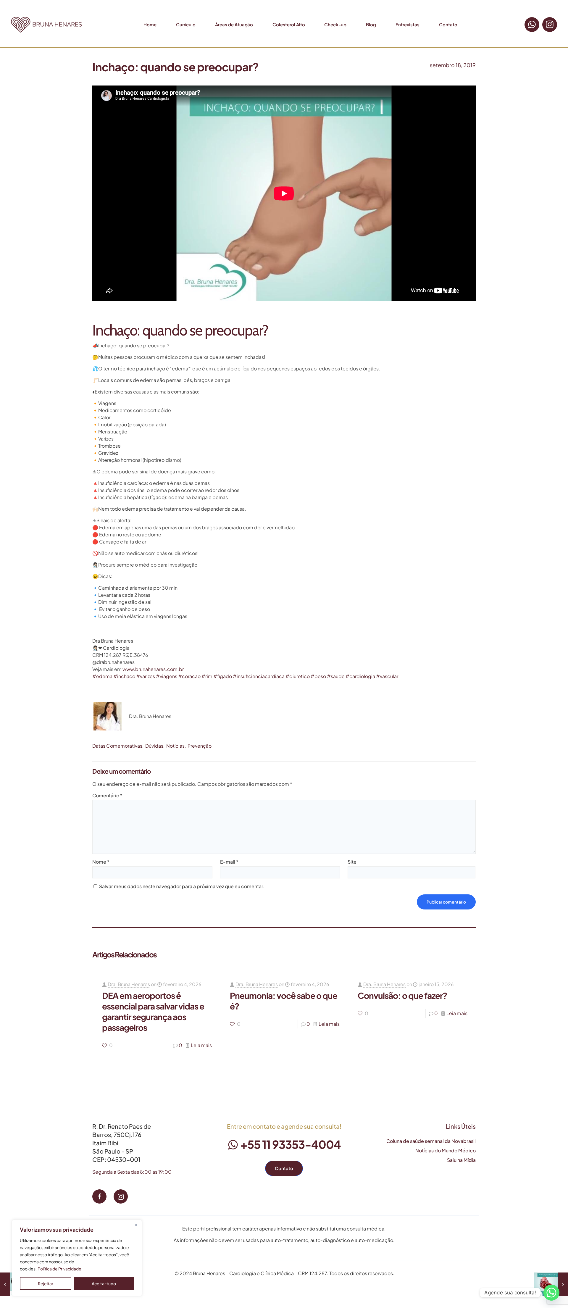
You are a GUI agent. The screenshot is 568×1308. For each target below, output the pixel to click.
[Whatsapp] (551, 1293)
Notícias (175, 746)
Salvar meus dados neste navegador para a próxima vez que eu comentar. (181, 886)
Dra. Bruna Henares (129, 984)
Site (352, 862)
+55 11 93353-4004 (289, 1144)
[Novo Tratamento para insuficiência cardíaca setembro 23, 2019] (551, 1284)
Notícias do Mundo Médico (445, 1150)
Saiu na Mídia (461, 1160)
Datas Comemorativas (117, 746)
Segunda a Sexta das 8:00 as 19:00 (132, 1172)
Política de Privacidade (59, 1268)
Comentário (107, 795)
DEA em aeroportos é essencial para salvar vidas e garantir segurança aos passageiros (153, 1011)
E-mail (229, 862)
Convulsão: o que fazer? (402, 995)
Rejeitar (45, 1283)
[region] (77, 1258)
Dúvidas (154, 746)
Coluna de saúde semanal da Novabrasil (431, 1141)
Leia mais (201, 1045)
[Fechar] (135, 1224)
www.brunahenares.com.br (153, 669)
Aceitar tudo (104, 1283)
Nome (100, 862)
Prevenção (200, 746)
